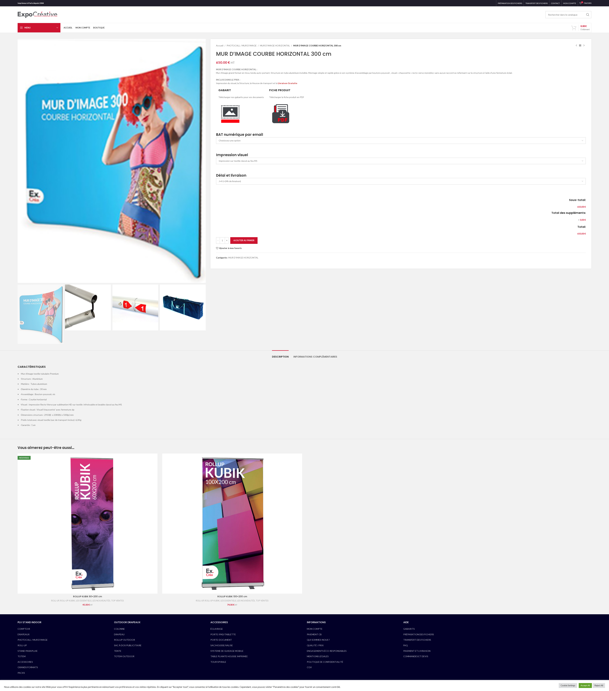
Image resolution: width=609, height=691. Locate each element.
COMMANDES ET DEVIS (415, 656)
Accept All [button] (585, 685)
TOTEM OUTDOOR (124, 656)
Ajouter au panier (243, 240)
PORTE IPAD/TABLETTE (223, 634)
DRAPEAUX (23, 634)
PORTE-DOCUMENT (221, 639)
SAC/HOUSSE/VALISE (221, 645)
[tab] (280, 355)
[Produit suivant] (584, 45)
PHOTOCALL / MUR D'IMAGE (242, 45)
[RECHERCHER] (587, 14)
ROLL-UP (55, 600)
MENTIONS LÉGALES (318, 656)
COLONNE (119, 628)
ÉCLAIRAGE (216, 628)
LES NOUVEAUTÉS (101, 600)
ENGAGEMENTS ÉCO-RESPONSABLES (327, 651)
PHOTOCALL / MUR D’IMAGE (33, 639)
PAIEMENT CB (314, 634)
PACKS (21, 672)
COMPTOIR (24, 628)
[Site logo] (37, 14)
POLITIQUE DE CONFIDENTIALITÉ (325, 662)
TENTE (117, 651)
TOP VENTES (117, 600)
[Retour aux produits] (580, 45)
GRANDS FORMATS (28, 667)
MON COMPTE (314, 628)
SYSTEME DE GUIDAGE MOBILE (226, 651)
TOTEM (22, 656)
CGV (309, 667)
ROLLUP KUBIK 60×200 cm (87, 596)
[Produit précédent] (576, 45)
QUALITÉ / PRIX (315, 645)
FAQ (405, 645)
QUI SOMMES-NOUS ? (318, 639)
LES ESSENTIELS (84, 600)
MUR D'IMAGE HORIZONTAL (275, 45)
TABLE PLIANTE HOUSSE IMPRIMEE (229, 656)
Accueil (219, 45)
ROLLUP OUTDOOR (124, 639)
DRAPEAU (119, 634)
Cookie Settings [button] (568, 685)
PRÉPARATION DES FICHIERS (418, 634)
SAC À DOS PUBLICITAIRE (127, 645)
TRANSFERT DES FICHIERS (417, 639)
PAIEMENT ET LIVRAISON (416, 651)
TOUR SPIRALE (218, 662)
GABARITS (409, 628)
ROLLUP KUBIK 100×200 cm (232, 596)
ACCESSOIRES (25, 662)
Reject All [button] (599, 685)
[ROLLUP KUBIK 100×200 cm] (232, 524)
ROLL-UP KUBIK (67, 600)
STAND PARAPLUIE (28, 651)
